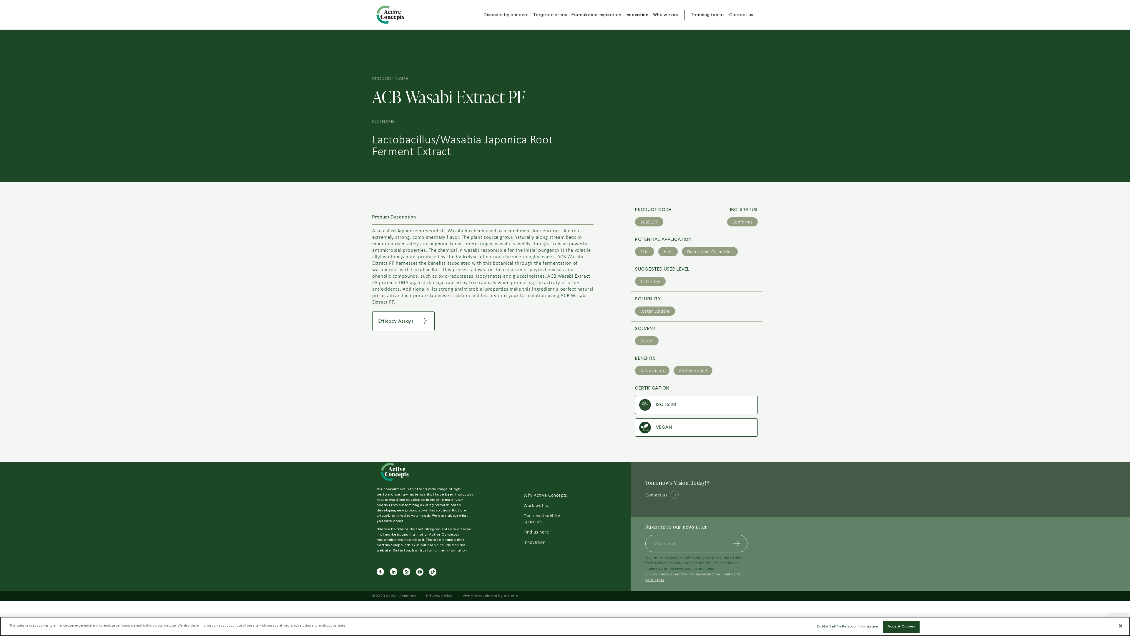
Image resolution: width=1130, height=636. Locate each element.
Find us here (536, 532)
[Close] (1120, 625)
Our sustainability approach (542, 519)
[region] (565, 626)
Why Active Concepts (545, 495)
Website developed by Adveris (490, 596)
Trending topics (708, 15)
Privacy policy (439, 596)
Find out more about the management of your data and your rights (692, 577)
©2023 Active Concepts (394, 596)
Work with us (537, 506)
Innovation (637, 15)
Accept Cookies (901, 626)
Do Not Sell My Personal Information (847, 626)
